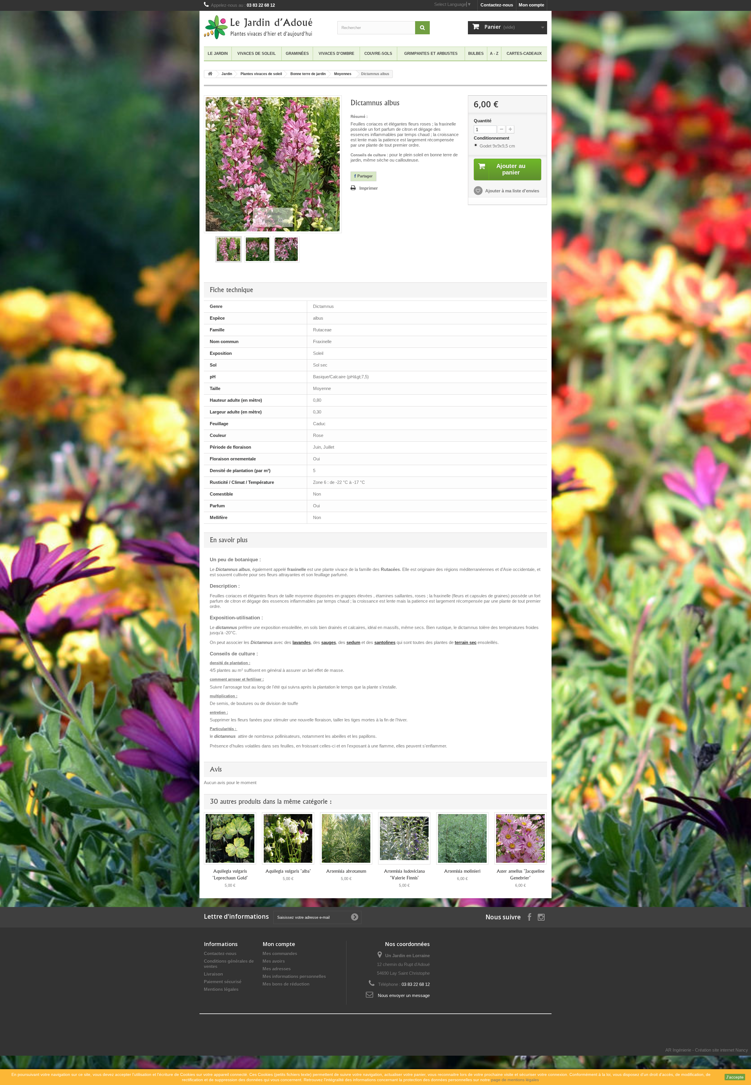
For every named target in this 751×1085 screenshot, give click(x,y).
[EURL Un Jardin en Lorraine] (258, 27)
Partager (364, 176)
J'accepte (735, 1077)
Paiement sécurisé (222, 981)
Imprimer (368, 188)
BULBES (476, 53)
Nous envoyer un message (404, 995)
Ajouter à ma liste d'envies (511, 190)
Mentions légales (221, 989)
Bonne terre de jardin (308, 74)
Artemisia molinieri (462, 871)
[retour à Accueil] (210, 74)
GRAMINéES (297, 53)
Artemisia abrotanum (346, 871)
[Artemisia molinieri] (462, 838)
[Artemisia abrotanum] (346, 838)
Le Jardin (218, 53)
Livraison (213, 974)
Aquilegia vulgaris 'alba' (288, 871)
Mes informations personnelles (294, 976)
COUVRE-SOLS (378, 53)
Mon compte (531, 4)
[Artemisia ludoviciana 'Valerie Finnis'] (404, 838)
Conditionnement (492, 137)
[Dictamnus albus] (228, 249)
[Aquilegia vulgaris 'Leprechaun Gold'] (230, 838)
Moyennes (342, 74)
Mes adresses (277, 968)
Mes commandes (280, 953)
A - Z (494, 53)
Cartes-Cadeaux (524, 53)
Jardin (226, 74)
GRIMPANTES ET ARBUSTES (431, 53)
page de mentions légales (515, 1079)
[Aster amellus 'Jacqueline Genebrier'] (520, 838)
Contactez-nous (497, 4)
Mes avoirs (274, 961)
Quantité (482, 120)
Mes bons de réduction (286, 983)
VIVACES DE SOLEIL (256, 53)
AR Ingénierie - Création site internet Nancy (706, 1049)
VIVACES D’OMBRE (336, 53)
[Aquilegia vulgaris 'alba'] (288, 838)
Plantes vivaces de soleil (261, 74)
